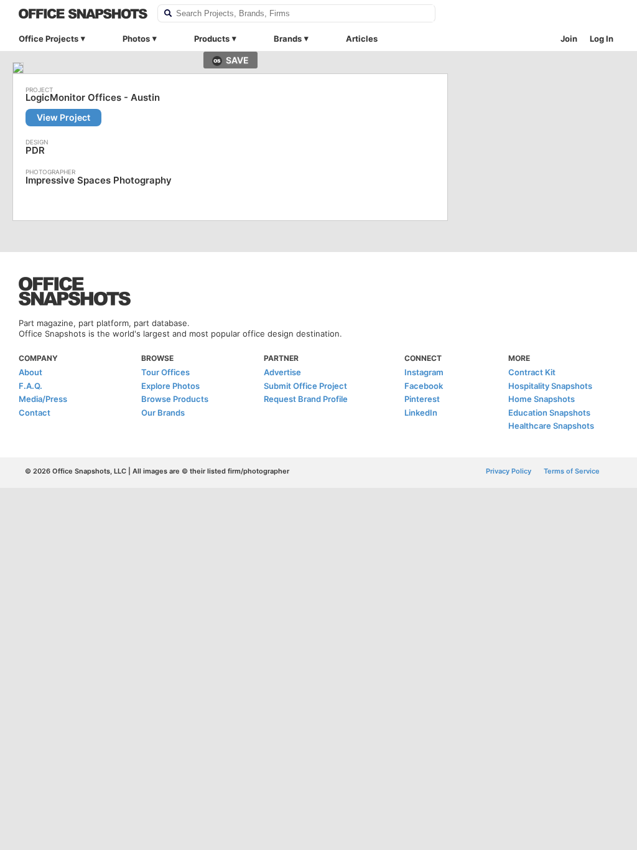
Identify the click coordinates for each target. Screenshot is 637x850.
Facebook (423, 386)
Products (212, 39)
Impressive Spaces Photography (99, 180)
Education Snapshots (549, 413)
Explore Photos (170, 386)
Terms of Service (572, 471)
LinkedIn (420, 413)
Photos (136, 39)
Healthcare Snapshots (551, 426)
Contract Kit (532, 372)
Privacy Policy (508, 471)
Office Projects (48, 39)
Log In (601, 39)
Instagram (424, 372)
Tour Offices (165, 372)
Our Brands (163, 413)
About (30, 372)
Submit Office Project (305, 386)
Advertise (282, 372)
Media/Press (43, 399)
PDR (35, 150)
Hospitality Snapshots (550, 386)
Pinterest (422, 399)
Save (237, 60)
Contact (34, 413)
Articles (362, 39)
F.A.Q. (30, 386)
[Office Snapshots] (83, 13)
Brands (288, 39)
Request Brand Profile (306, 399)
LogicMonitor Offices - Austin (93, 98)
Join (568, 39)
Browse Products (174, 399)
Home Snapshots (541, 399)
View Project (63, 117)
